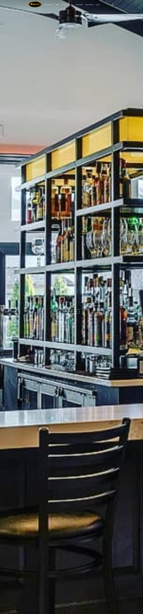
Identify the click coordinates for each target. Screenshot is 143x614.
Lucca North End (48, 4)
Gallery (98, 4)
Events (57, 4)
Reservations (79, 4)
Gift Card (63, 4)
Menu (70, 4)
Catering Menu (89, 4)
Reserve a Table (71, 311)
